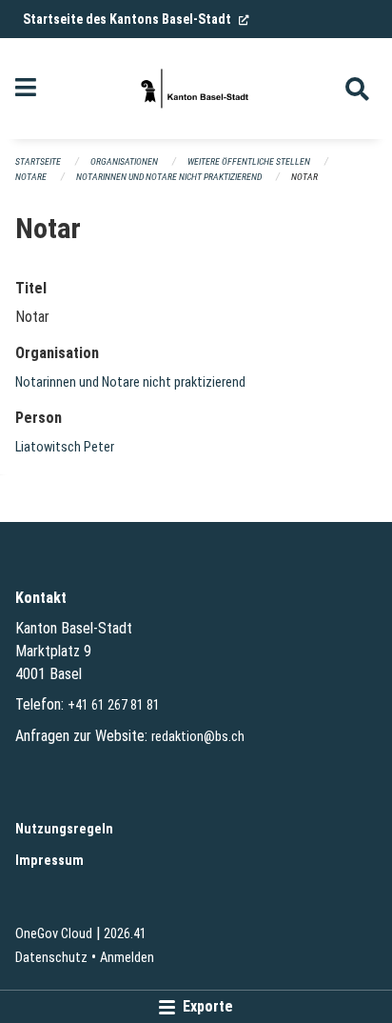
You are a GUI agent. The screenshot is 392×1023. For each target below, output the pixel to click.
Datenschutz (51, 958)
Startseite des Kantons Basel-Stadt (136, 19)
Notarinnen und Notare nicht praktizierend (169, 176)
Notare (31, 176)
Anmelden (127, 958)
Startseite (38, 161)
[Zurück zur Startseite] (196, 89)
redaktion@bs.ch (198, 737)
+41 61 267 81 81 (114, 705)
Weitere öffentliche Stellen (248, 161)
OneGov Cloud (53, 934)
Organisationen (124, 161)
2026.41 (125, 934)
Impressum (49, 860)
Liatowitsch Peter (64, 447)
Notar (304, 176)
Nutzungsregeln (64, 829)
